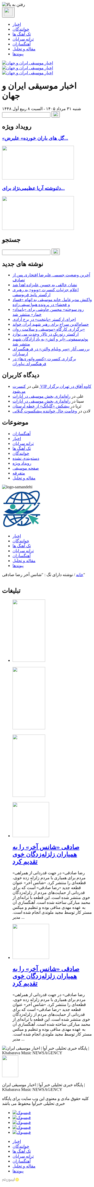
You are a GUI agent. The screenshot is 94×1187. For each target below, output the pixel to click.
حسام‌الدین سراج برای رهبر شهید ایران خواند (51, 324)
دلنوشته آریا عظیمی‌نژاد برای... (33, 188)
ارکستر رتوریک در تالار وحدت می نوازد (46, 334)
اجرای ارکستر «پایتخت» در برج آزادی (44, 319)
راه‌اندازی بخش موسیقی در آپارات (41, 396)
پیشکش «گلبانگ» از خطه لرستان (41, 406)
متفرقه (19, 473)
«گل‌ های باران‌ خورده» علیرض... (35, 138)
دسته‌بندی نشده (26, 458)
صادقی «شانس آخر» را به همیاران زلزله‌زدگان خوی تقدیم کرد (46, 854)
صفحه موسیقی (26, 468)
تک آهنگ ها (22, 34)
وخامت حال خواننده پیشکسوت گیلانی (45, 411)
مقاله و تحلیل (24, 49)
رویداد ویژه (22, 463)
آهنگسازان (22, 44)
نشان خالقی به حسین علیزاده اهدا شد (45, 285)
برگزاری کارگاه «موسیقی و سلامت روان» (49, 329)
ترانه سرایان (23, 39)
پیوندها (18, 54)
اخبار (17, 24)
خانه (79, 574)
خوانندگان (21, 29)
